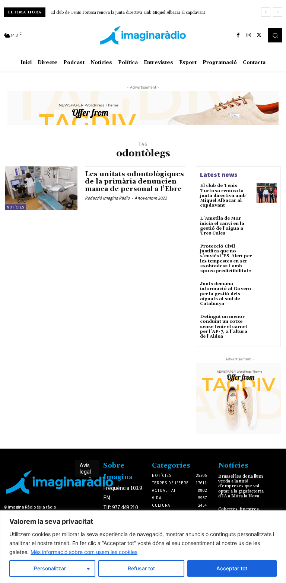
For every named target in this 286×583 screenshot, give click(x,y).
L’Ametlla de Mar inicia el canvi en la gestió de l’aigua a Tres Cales (222, 226)
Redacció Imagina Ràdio (107, 198)
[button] (275, 35)
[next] (277, 12)
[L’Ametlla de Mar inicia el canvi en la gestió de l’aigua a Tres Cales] (267, 226)
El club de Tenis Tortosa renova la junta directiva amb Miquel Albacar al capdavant (128, 12)
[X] (259, 35)
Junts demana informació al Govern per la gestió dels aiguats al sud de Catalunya (225, 293)
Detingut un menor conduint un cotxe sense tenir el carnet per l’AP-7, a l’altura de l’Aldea (223, 326)
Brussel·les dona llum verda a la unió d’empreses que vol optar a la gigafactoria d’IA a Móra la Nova (241, 486)
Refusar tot (141, 568)
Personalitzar (50, 568)
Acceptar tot (231, 568)
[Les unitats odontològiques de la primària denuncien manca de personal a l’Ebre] (41, 188)
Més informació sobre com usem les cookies (84, 552)
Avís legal (85, 468)
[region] (143, 546)
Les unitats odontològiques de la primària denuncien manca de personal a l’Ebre (134, 181)
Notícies (15, 207)
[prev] (265, 12)
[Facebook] (238, 35)
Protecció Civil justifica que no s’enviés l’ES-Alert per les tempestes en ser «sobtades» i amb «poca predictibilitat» (226, 258)
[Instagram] (249, 35)
